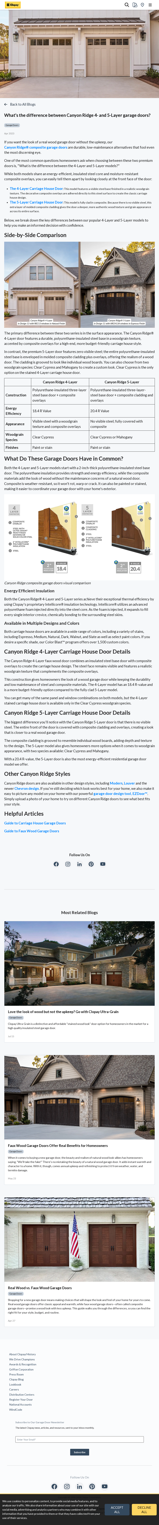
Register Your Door (21, 1399)
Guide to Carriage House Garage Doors (35, 823)
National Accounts (20, 1404)
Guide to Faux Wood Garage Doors (31, 831)
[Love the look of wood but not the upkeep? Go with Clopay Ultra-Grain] (79, 963)
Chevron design (26, 788)
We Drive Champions (22, 1359)
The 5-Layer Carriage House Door (36, 202)
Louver (129, 783)
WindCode (15, 1409)
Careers (14, 1389)
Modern (116, 783)
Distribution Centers (21, 1394)
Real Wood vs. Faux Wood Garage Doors (40, 1288)
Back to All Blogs (23, 104)
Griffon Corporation (21, 1369)
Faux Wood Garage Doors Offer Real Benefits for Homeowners (58, 1146)
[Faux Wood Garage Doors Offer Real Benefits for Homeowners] (79, 1097)
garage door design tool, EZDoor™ (120, 794)
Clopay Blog (16, 1379)
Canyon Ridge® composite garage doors (35, 147)
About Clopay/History (22, 1354)
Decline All (144, 1510)
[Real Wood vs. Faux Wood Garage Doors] (79, 1239)
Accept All (117, 1510)
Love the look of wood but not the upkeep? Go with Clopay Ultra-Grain (63, 1012)
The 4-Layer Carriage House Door (36, 188)
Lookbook (15, 1384)
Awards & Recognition (22, 1364)
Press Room (16, 1374)
